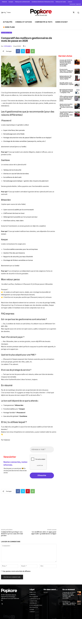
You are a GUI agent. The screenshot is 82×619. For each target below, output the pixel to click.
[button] (78, 12)
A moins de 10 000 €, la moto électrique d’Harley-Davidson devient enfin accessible (66, 63)
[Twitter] (73, 12)
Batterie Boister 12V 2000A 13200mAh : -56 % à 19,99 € (66, 77)
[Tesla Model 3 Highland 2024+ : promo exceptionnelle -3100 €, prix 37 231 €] (77, 114)
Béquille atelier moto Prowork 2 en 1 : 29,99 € (66, 83)
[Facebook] (18, 51)
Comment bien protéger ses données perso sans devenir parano (12, 534)
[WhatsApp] (33, 51)
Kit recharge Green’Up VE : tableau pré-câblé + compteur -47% (66, 91)
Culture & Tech (6, 32)
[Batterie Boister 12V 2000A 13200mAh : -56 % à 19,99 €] (77, 78)
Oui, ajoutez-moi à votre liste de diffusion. (16, 571)
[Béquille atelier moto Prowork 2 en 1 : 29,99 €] (77, 85)
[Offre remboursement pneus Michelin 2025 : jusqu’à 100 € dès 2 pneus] (77, 98)
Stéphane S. (8, 46)
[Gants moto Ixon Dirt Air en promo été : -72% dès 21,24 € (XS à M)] (77, 106)
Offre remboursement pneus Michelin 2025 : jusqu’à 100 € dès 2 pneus (66, 98)
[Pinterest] (28, 51)
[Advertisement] (28, 512)
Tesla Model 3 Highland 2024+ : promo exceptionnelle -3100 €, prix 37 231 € (66, 114)
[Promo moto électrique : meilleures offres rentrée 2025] (77, 71)
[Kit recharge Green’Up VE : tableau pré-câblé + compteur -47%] (77, 91)
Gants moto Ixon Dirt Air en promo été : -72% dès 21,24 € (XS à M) (66, 106)
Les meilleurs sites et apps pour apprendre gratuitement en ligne (43, 533)
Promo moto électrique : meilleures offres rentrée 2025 (66, 71)
